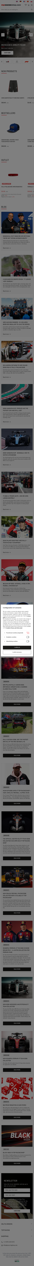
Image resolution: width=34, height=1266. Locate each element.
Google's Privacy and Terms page (14, 627)
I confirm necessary (17, 652)
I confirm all (17, 647)
